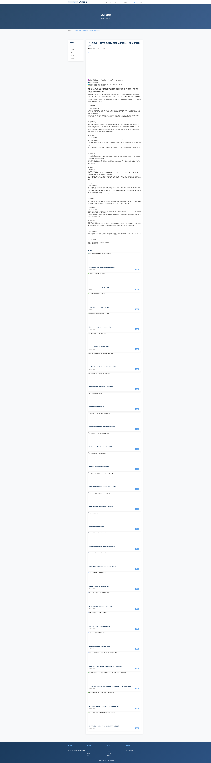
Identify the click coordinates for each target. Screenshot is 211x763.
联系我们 (141, 2)
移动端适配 (108, 755)
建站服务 (115, 2)
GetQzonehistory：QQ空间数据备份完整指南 (99, 646)
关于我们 (110, 2)
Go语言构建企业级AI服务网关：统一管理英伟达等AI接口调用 (102, 367)
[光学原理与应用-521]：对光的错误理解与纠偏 (99, 626)
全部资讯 (72, 46)
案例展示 (125, 2)
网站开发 (72, 58)
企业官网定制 (109, 749)
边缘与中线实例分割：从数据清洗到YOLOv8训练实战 (101, 387)
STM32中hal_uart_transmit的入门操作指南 (99, 287)
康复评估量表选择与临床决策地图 (96, 407)
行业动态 (72, 49)
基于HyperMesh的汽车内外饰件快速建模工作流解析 (100, 327)
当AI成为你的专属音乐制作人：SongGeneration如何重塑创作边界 (104, 706)
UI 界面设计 (109, 751)
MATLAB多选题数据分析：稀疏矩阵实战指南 (99, 347)
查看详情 (137, 269)
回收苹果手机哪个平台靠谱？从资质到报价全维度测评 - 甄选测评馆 (104, 726)
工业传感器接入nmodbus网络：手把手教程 (99, 307)
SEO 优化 (130, 2)
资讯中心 (136, 2)
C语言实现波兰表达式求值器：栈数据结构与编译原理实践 (102, 426)
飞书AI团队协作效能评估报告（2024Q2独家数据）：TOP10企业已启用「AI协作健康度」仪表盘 (110, 686)
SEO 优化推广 (109, 753)
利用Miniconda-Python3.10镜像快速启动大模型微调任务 (102, 267)
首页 (106, 2)
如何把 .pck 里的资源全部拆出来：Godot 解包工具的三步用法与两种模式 (105, 666)
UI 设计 (120, 2)
